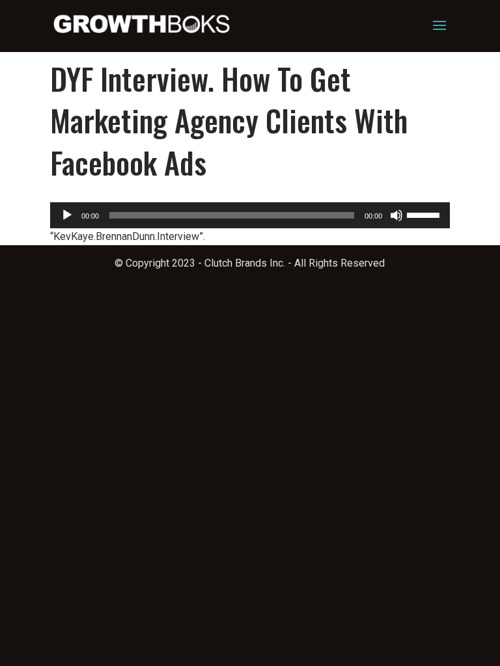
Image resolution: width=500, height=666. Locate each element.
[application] (250, 215)
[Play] (67, 215)
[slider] (425, 214)
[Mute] (396, 215)
